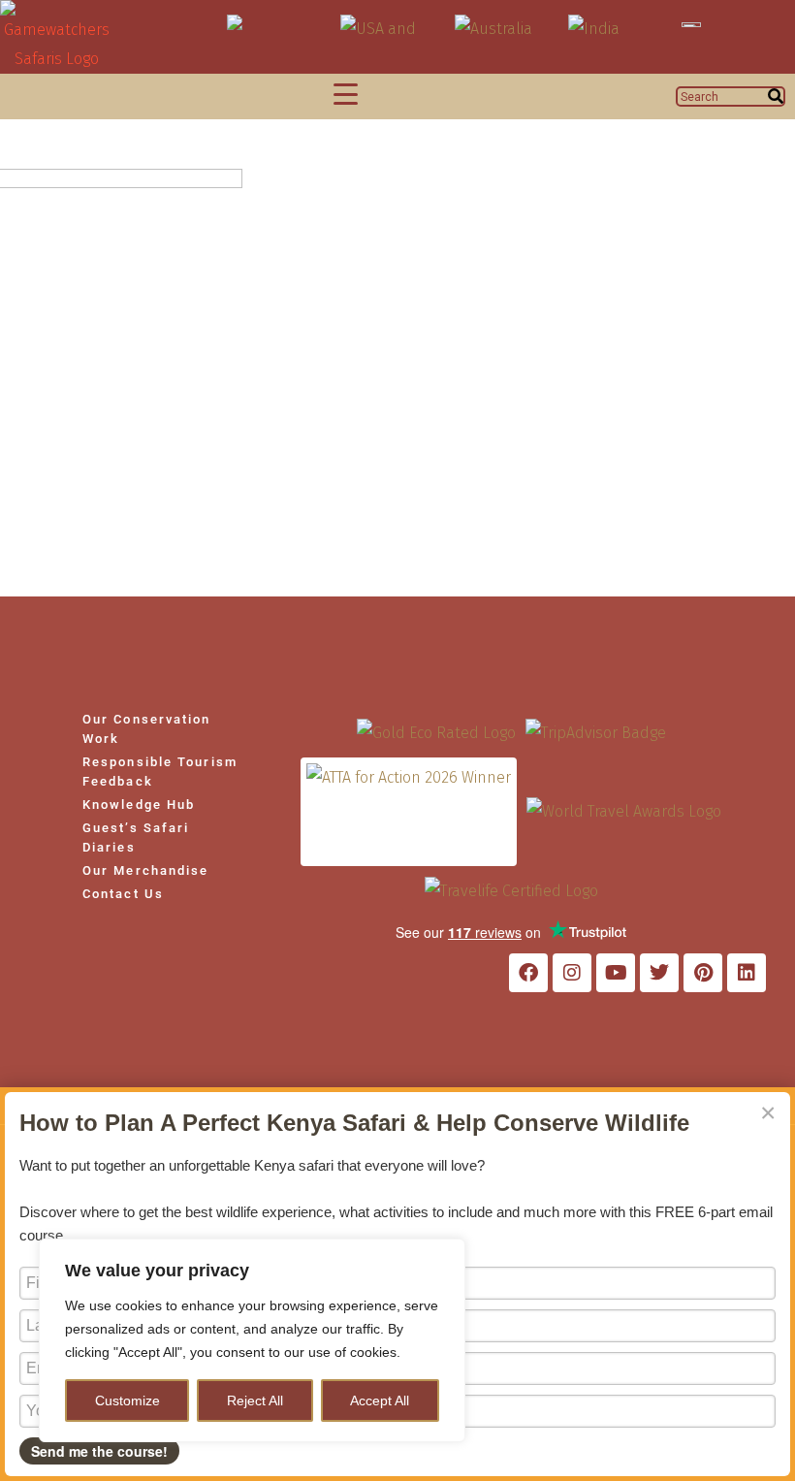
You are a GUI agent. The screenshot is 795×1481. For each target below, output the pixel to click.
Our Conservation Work (146, 729)
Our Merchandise (145, 870)
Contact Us (123, 893)
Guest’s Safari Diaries (135, 837)
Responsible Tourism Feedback (160, 772)
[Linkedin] (746, 972)
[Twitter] (659, 972)
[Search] (775, 96)
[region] (252, 1340)
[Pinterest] (703, 972)
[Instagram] (572, 972)
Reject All (255, 1400)
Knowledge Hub (138, 804)
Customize (127, 1400)
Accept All (379, 1400)
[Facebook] (528, 972)
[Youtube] (615, 972)
